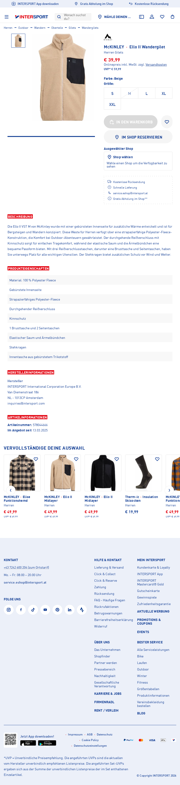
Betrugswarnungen (108, 613)
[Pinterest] (57, 610)
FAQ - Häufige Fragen (109, 600)
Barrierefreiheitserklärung (113, 620)
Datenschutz (104, 734)
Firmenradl (104, 702)
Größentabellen (148, 689)
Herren (8, 27)
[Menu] (6, 17)
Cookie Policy (90, 740)
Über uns (102, 642)
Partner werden (105, 663)
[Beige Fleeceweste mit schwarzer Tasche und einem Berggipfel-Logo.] (63, 77)
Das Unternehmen (107, 650)
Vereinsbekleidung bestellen (150, 704)
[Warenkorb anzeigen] (172, 17)
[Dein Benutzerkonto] (152, 17)
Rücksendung (104, 593)
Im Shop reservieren (142, 137)
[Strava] (82, 610)
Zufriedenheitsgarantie (154, 604)
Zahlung (100, 587)
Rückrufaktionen (106, 607)
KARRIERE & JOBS (107, 693)
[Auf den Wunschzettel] (36, 459)
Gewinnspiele (147, 597)
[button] (90, 216)
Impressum (75, 734)
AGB (90, 734)
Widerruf (100, 626)
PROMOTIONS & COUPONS (149, 621)
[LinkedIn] (70, 610)
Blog (141, 713)
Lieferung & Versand (109, 567)
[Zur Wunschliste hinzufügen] (166, 121)
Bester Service (150, 642)
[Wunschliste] (162, 17)
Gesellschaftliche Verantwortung (106, 684)
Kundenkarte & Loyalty (153, 567)
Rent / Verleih (106, 710)
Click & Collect (105, 574)
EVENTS (143, 632)
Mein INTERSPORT (151, 560)
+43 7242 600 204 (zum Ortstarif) (26, 567)
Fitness (142, 682)
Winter (142, 676)
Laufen (142, 663)
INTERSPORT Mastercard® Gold (150, 582)
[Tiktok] (33, 610)
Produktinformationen (153, 695)
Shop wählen (123, 157)
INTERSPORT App (150, 574)
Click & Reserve (105, 580)
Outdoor (23, 27)
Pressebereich (104, 669)
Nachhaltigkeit (105, 676)
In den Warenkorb (134, 122)
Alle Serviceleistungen (153, 650)
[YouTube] (45, 610)
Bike (140, 656)
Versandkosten (156, 64)
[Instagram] (9, 610)
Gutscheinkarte (148, 591)
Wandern (39, 27)
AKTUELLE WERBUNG (153, 611)
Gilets (72, 27)
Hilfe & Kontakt (108, 560)
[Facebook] (21, 610)
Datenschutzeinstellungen (90, 745)
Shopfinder (102, 656)
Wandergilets (90, 27)
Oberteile (57, 27)
